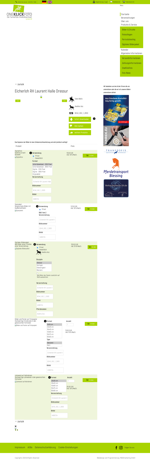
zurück (21, 84)
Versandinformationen (131, 58)
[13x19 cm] (54, 324)
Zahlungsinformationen (131, 63)
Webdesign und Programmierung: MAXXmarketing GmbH (116, 458)
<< (18, 101)
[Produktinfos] (93, 119)
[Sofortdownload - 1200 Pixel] (42, 164)
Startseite (125, 14)
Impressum (20, 447)
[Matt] (54, 345)
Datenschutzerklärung (45, 447)
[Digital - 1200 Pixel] (42, 169)
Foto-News (126, 73)
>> (64, 101)
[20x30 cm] (54, 327)
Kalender (124, 49)
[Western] (44, 270)
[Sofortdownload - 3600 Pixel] (42, 167)
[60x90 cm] (54, 337)
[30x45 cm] (54, 329)
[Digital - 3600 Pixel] (42, 172)
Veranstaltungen (128, 17)
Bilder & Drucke (128, 29)
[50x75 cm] (54, 334)
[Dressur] (44, 263)
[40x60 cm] (54, 332)
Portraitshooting (128, 39)
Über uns (125, 21)
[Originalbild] (42, 174)
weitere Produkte (81, 132)
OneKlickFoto (127, 68)
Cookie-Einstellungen (68, 447)
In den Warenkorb (90, 156)
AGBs (30, 447)
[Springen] (44, 265)
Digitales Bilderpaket (130, 44)
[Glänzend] (54, 343)
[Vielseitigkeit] (44, 268)
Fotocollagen (127, 34)
